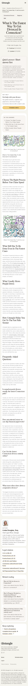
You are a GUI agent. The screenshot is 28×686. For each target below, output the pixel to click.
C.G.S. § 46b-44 (6, 299)
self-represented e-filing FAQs (10, 267)
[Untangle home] (6, 3)
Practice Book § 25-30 (8, 555)
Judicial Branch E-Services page (11, 265)
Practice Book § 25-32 (12, 270)
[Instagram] (2, 652)
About (2, 657)
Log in (2, 660)
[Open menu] (25, 3)
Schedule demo (19, 657)
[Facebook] (3, 652)
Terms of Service (17, 683)
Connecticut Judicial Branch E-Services (13, 568)
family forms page (18, 263)
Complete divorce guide (9, 631)
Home (3, 8)
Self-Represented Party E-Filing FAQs (13, 571)
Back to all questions (10, 629)
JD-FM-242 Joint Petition (11, 194)
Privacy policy (13, 664)
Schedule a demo (14, 107)
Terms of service (5, 664)
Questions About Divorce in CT (14, 8)
